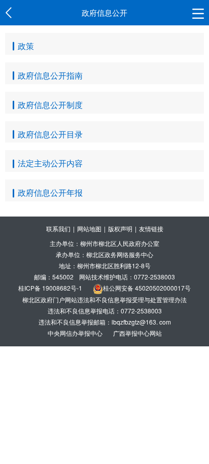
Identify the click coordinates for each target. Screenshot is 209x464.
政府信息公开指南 (50, 75)
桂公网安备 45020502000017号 (147, 287)
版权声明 (120, 228)
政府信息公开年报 (50, 192)
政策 (26, 46)
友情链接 (151, 228)
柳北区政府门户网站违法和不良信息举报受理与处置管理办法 (104, 299)
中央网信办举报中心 (76, 333)
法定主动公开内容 (50, 163)
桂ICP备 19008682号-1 (50, 287)
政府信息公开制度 (50, 105)
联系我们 (58, 228)
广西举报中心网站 (137, 333)
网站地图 (89, 228)
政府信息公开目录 (50, 134)
